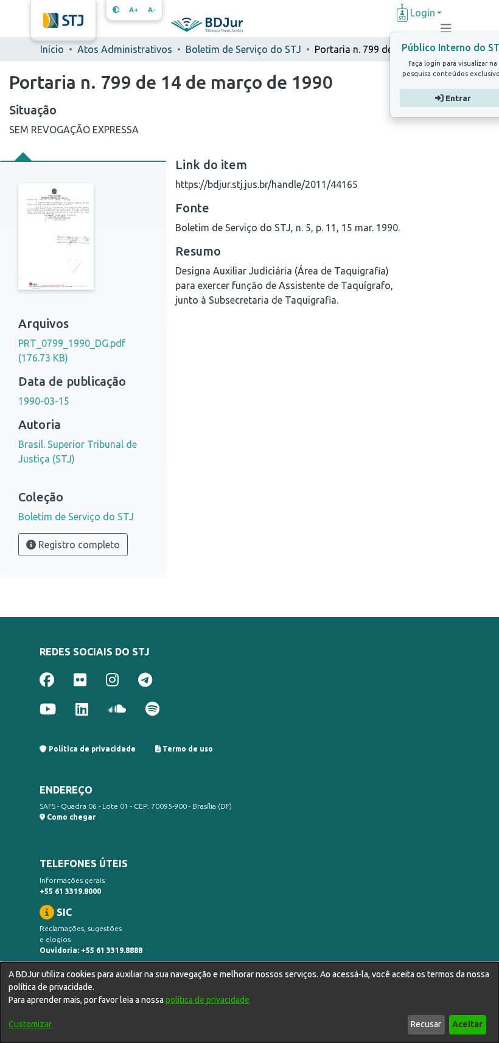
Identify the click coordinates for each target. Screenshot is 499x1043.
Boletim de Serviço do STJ (243, 49)
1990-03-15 (43, 401)
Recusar (426, 1024)
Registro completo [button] (78, 544)
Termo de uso (187, 749)
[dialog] (249, 1002)
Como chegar (70, 817)
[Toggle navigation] (446, 28)
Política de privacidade (91, 749)
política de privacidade (208, 1000)
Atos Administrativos (124, 49)
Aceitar (467, 1024)
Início (52, 49)
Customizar (30, 1024)
